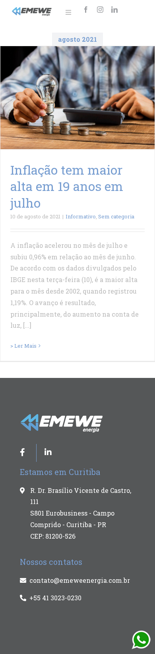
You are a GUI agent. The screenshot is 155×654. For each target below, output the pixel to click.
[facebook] (86, 9)
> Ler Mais (23, 345)
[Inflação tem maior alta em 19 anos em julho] (77, 97)
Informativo (81, 216)
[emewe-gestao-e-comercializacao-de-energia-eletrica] (32, 10)
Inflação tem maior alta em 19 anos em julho (66, 186)
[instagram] (100, 9)
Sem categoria (116, 216)
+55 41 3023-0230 (55, 598)
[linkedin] (114, 9)
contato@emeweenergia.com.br (79, 580)
